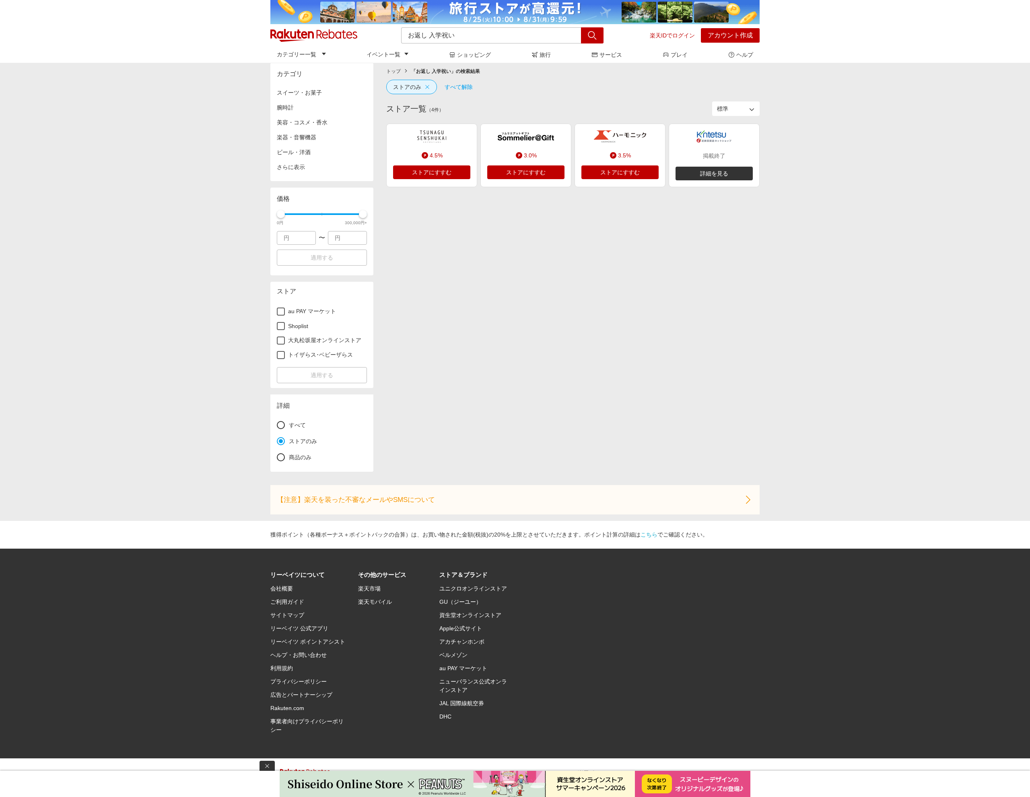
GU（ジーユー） (460, 602)
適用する (322, 257)
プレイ (679, 55)
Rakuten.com (287, 708)
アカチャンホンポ (461, 641)
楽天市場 (369, 588)
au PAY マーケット (463, 668)
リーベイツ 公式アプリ (299, 628)
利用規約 (281, 668)
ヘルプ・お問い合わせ (298, 655)
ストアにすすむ (431, 172)
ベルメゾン (453, 655)
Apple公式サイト (460, 628)
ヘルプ (744, 55)
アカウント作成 (730, 35)
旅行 (545, 55)
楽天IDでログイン (672, 35)
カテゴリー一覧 (296, 54)
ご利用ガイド (287, 602)
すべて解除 (459, 87)
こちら (649, 534)
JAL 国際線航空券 (461, 703)
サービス (610, 55)
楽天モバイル (375, 602)
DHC (445, 716)
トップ (393, 71)
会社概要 (281, 588)
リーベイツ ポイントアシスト (307, 641)
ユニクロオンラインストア (473, 588)
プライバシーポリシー (298, 681)
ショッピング (474, 55)
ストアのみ (407, 87)
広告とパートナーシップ (301, 695)
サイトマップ (287, 615)
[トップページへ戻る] (313, 35)
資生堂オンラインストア (470, 615)
